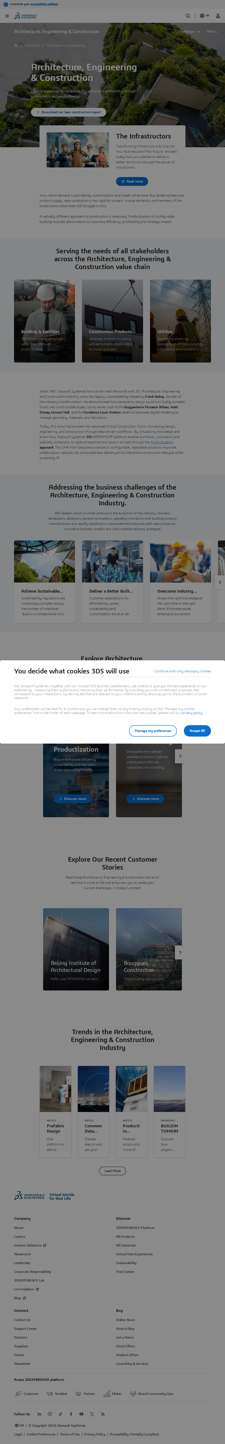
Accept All (197, 731)
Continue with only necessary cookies (183, 671)
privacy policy (191, 713)
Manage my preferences (153, 731)
